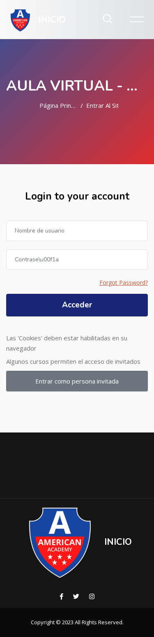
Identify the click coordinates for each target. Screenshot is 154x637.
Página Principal (58, 105)
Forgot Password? (123, 282)
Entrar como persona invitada (77, 381)
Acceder (77, 305)
